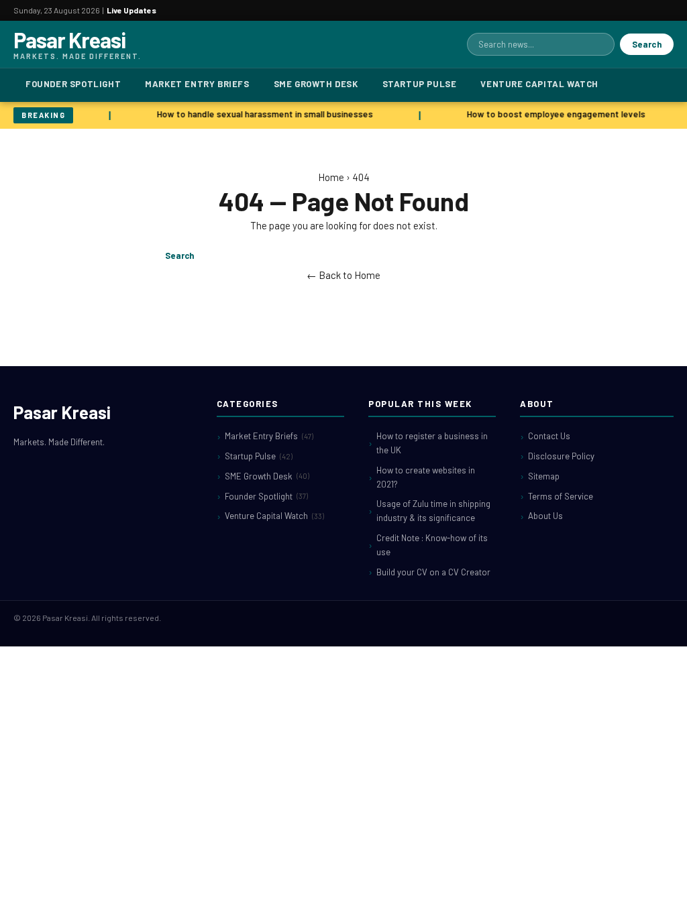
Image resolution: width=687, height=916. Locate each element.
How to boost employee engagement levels (554, 114)
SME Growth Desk (316, 83)
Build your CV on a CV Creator (433, 572)
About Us (545, 515)
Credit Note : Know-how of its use (432, 544)
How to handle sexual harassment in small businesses (263, 114)
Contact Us (549, 436)
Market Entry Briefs (197, 83)
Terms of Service (560, 496)
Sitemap (544, 476)
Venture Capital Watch (539, 83)
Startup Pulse (419, 83)
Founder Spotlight (73, 83)
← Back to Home (343, 275)
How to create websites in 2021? (425, 477)
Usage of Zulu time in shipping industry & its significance (433, 510)
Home (331, 177)
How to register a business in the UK (432, 443)
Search (647, 44)
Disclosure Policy (561, 456)
